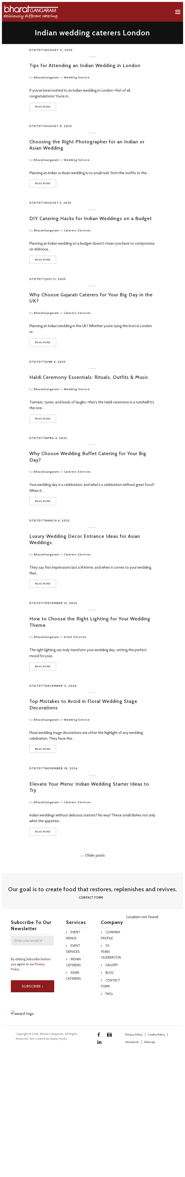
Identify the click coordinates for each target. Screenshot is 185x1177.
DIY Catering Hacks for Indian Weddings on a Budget (90, 218)
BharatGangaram (46, 77)
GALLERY (112, 965)
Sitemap (149, 1042)
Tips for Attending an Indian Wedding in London (84, 65)
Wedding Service (77, 77)
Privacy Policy (134, 1034)
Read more (43, 106)
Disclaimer (132, 1042)
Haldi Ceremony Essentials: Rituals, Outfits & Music (88, 377)
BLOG (110, 972)
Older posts (94, 855)
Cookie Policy (156, 1034)
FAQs (109, 994)
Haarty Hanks (58, 1038)
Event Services (75, 637)
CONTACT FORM (91, 897)
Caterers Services (77, 230)
